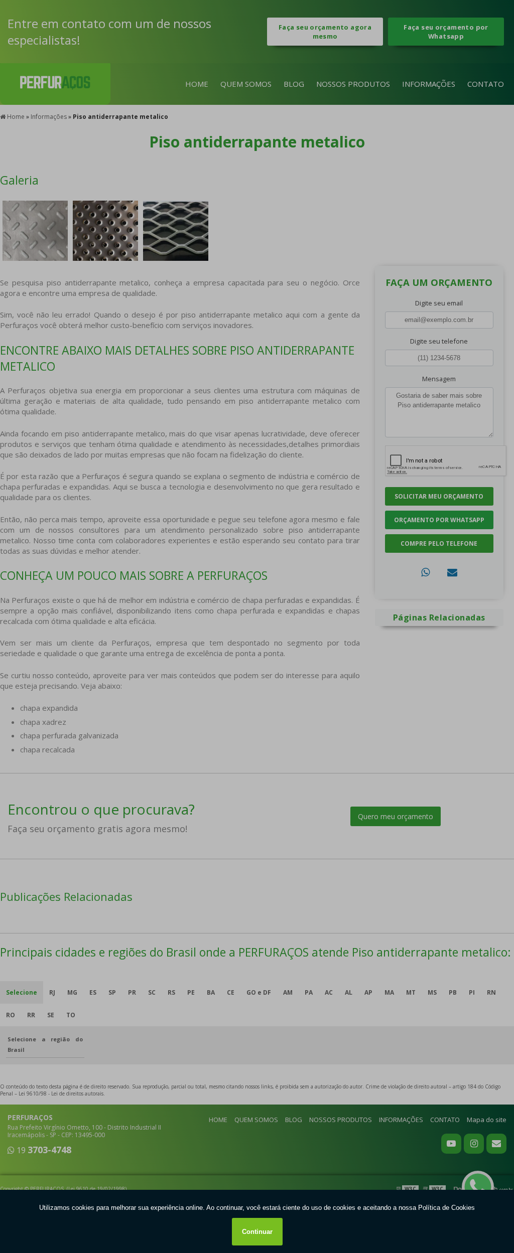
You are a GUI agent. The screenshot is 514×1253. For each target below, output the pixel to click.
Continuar (257, 1231)
